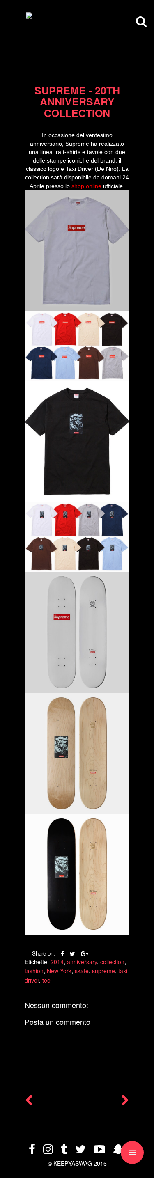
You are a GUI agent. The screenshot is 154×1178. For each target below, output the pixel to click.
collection (112, 962)
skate (82, 971)
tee (46, 980)
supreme (103, 971)
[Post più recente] (29, 1102)
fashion (34, 971)
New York (59, 971)
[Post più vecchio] (125, 1102)
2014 (57, 962)
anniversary (82, 962)
